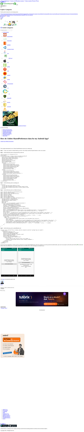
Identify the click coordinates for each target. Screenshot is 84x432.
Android (8, 75)
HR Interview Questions (7, 133)
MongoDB (9, 98)
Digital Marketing (7, 14)
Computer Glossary (6, 134)
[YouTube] (2, 1)
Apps (5, 141)
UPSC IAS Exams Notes (7, 129)
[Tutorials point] (8, 4)
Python (8, 79)
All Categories (6, 32)
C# (9, 93)
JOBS (4, 412)
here (3, 279)
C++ (8, 87)
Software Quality (13, 14)
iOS (8, 62)
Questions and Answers (7, 131)
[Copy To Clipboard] (0, 288)
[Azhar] (2, 283)
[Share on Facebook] (1, 288)
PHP (8, 110)
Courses (8, 16)
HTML (8, 66)
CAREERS (5, 411)
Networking (9, 40)
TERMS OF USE (6, 414)
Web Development (23, 13)
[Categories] (17, 4)
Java (8, 53)
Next (6, 308)
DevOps (65, 13)
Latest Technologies (71, 13)
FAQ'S (4, 418)
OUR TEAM (5, 410)
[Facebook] (0, 1)
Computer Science (37, 13)
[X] (1, 1)
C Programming (10, 83)
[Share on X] (3, 288)
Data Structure (9, 36)
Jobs (2, 17)
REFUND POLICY (6, 416)
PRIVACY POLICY (6, 415)
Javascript (9, 106)
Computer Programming (16, 13)
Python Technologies (4, 13)
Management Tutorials (20, 14)
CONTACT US (6, 413)
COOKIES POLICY (6, 417)
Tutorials (3, 16)
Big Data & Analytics (52, 13)
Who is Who (5, 135)
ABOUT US (5, 409)
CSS (8, 70)
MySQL (8, 102)
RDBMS (9, 44)
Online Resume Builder (7, 132)
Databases (10, 13)
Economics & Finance (22, 125)
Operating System (10, 49)
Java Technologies (30, 13)
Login (1, 18)
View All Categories (29, 14)
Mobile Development (44, 13)
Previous (2, 308)
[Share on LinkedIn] (2, 288)
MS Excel (10, 58)
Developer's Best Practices (7, 130)
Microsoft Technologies (60, 13)
